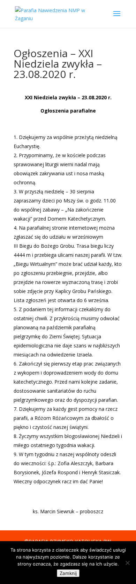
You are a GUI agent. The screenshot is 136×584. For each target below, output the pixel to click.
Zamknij (68, 573)
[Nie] (127, 562)
